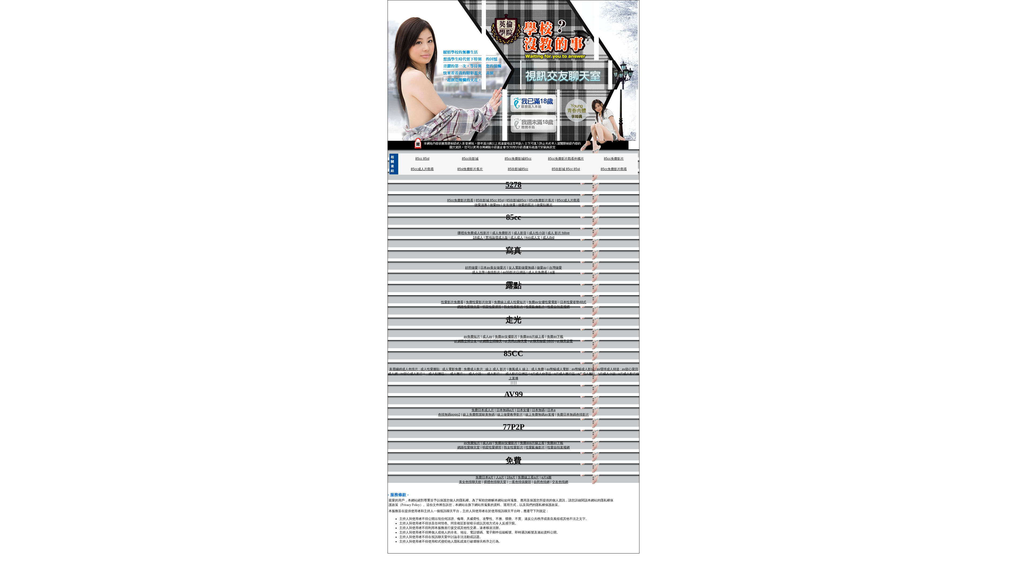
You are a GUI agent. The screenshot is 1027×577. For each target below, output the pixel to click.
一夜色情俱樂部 (520, 482)
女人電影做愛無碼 (521, 268)
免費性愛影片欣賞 (479, 302)
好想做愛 (471, 268)
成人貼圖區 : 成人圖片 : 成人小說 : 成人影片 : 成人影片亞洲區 (476, 374)
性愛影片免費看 (452, 302)
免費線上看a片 (528, 477)
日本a (551, 410)
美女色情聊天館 (470, 482)
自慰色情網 (542, 482)
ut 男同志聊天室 (515, 341)
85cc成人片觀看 (422, 169)
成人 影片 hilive (558, 233)
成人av (487, 336)
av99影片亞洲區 (514, 272)
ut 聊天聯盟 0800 (542, 341)
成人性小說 (537, 233)
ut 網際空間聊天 (490, 341)
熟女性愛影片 (513, 307)
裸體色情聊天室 (495, 482)
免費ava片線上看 (532, 336)
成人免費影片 (501, 233)
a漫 (552, 272)
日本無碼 (538, 410)
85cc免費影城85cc (518, 159)
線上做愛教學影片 (510, 414)
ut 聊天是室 (565, 341)
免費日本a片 (484, 477)
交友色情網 (560, 482)
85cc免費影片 (614, 159)
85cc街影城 (470, 159)
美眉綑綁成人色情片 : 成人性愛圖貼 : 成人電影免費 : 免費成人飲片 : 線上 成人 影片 (447, 369)
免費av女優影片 (506, 336)
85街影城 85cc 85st (566, 169)
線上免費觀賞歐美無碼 (479, 414)
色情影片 (493, 272)
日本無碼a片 (505, 410)
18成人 (478, 237)
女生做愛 (509, 205)
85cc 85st (422, 159)
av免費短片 (472, 336)
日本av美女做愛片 (493, 268)
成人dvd (548, 237)
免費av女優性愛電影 (543, 302)
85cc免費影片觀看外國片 (566, 159)
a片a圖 (546, 477)
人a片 (500, 477)
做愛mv (495, 205)
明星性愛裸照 (491, 307)
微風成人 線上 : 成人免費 (526, 369)
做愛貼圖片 (545, 205)
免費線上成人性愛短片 (510, 302)
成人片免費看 (537, 272)
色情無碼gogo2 (449, 414)
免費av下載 (555, 336)
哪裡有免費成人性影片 (474, 233)
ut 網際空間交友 (465, 341)
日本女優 (523, 410)
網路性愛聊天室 (468, 307)
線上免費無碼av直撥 (539, 414)
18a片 (511, 477)
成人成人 (516, 237)
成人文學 (478, 272)
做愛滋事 (480, 205)
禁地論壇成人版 (496, 237)
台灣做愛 (555, 268)
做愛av (542, 268)
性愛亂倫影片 (535, 307)
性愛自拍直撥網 (558, 307)
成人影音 (520, 233)
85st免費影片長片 (470, 169)
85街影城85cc (518, 169)
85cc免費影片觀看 (614, 169)
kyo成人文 (533, 237)
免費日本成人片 (483, 410)
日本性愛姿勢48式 (573, 302)
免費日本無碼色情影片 (573, 414)
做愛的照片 (526, 205)
